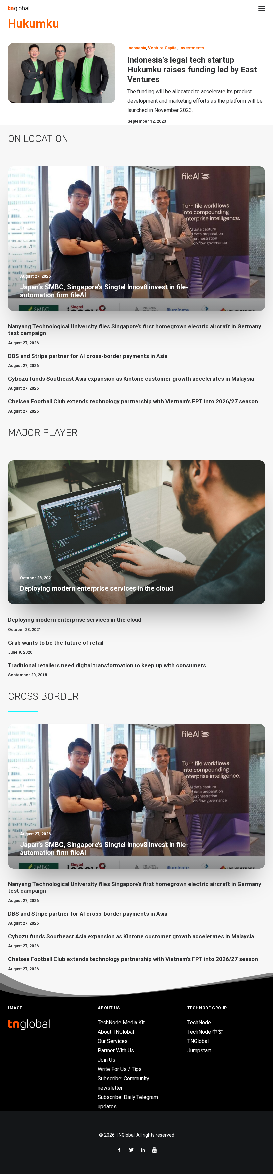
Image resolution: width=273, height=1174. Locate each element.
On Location (38, 138)
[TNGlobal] (18, 8)
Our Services (113, 1041)
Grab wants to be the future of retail (55, 642)
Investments (191, 48)
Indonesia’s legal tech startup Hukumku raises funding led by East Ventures (192, 69)
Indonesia (136, 48)
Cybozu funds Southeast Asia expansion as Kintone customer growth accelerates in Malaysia (131, 378)
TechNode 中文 (205, 1032)
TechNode (199, 1022)
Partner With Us (116, 1050)
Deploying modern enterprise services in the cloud (74, 619)
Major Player (43, 432)
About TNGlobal (116, 1032)
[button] (261, 8)
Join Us (106, 1060)
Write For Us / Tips (120, 1069)
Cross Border (43, 696)
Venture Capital (162, 48)
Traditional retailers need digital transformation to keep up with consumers (107, 665)
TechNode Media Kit (121, 1022)
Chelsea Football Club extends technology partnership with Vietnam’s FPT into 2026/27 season (133, 401)
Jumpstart (199, 1050)
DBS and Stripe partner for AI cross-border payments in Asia (87, 356)
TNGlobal (198, 1041)
